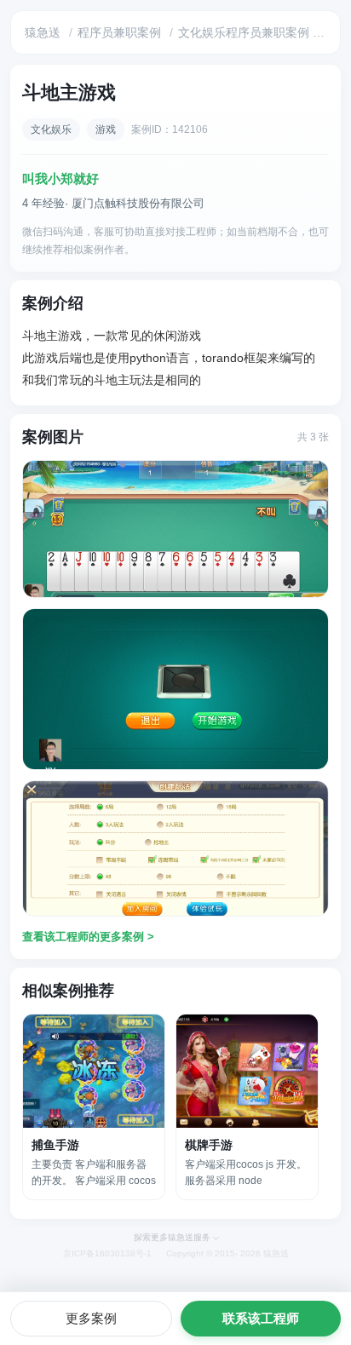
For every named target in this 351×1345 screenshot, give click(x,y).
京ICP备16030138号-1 (107, 1253)
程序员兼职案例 (119, 32)
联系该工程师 (260, 1318)
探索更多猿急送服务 (172, 1237)
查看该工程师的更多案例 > (88, 936)
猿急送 (42, 32)
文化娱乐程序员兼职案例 (243, 32)
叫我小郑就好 (60, 178)
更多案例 (91, 1318)
